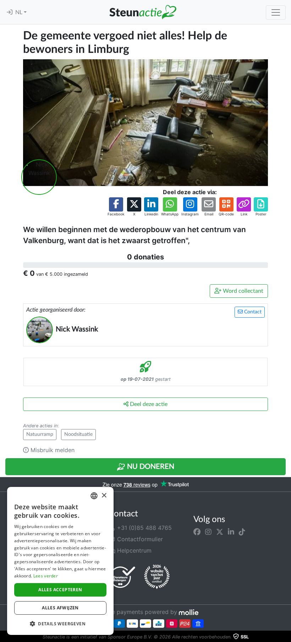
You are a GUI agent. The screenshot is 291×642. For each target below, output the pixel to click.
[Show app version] (286, 637)
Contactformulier (139, 539)
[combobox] (94, 495)
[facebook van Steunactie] (197, 532)
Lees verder (45, 576)
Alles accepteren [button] (60, 590)
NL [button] (19, 12)
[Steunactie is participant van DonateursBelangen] (122, 576)
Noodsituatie (78, 434)
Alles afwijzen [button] (60, 608)
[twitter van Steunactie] (219, 532)
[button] (116, 207)
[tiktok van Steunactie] (242, 532)
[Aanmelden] (9, 12)
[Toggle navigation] (276, 12)
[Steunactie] (143, 12)
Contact (252, 311)
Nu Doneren (149, 466)
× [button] (103, 495)
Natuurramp (39, 434)
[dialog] (60, 561)
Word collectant (242, 291)
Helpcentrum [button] (133, 550)
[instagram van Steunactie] (208, 532)
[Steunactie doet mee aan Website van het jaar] (157, 577)
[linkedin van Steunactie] (231, 532)
